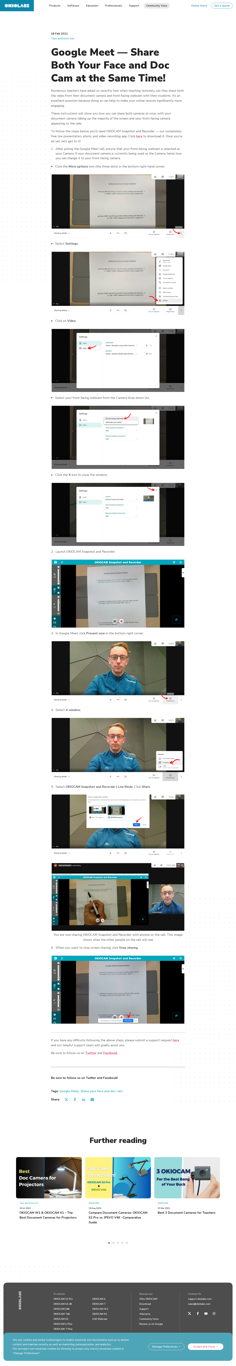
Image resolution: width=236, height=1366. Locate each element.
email (92, 1099)
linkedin (84, 1099)
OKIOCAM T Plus (63, 1329)
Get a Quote (222, 5)
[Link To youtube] (205, 1313)
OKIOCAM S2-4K (63, 1304)
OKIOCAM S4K (62, 1309)
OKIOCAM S (99, 1299)
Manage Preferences (165, 1346)
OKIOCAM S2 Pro (63, 1299)
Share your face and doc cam (102, 1091)
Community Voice (149, 1319)
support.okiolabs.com (199, 1299)
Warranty (144, 1314)
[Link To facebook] (197, 1313)
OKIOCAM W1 (100, 1309)
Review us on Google (151, 1324)
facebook (75, 1099)
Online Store (199, 5)
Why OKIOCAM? (148, 1299)
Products (59, 1294)
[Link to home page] (17, 5)
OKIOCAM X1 (99, 1314)
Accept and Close (204, 1346)
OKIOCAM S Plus (63, 1324)
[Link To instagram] (214, 1313)
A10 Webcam (99, 1319)
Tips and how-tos (62, 38)
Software (73, 5)
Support (144, 1309)
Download (145, 1304)
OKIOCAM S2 (61, 1319)
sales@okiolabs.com (199, 1304)
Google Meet (68, 1091)
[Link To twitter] (189, 1313)
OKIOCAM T (99, 1304)
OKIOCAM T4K (62, 1314)
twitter (66, 1099)
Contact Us (194, 1294)
